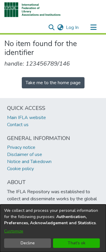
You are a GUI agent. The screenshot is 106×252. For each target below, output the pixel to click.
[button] (32, 9)
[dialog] (53, 228)
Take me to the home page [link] (53, 82)
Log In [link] (72, 27)
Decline (28, 243)
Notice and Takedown (29, 161)
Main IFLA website (26, 117)
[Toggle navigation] (93, 27)
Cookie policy (20, 168)
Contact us (18, 124)
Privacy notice (21, 147)
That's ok (76, 243)
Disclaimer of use (24, 154)
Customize (13, 231)
